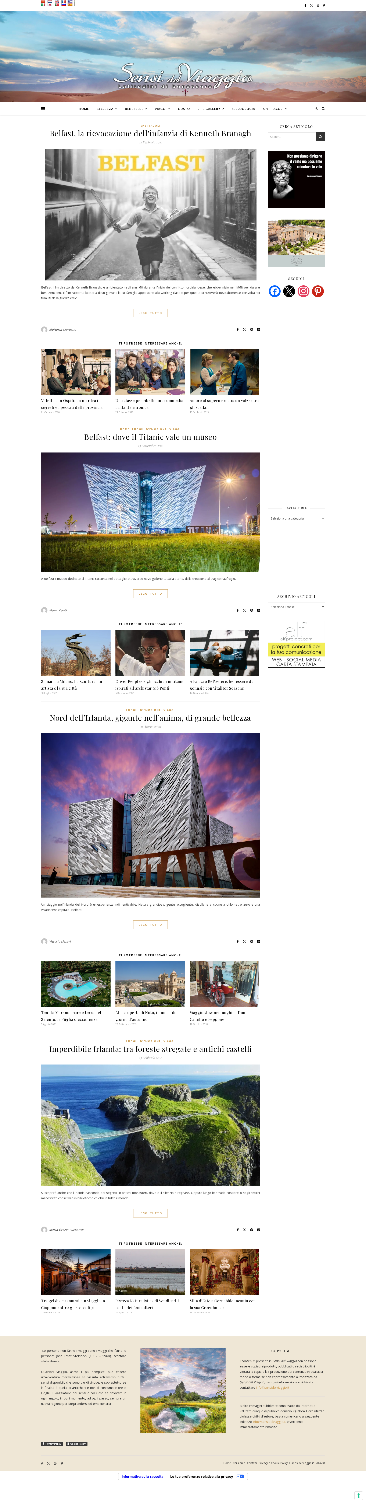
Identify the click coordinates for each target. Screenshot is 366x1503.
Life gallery (209, 108)
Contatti (252, 1463)
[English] (58, 1)
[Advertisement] (299, 333)
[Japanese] (51, 4)
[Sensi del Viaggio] (183, 56)
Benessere (134, 108)
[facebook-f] (306, 5)
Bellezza (105, 108)
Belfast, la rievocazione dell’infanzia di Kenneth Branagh (150, 133)
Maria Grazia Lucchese (66, 1230)
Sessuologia (243, 108)
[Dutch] (51, 1)
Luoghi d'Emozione (149, 429)
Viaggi (160, 108)
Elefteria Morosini (62, 330)
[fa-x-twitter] (311, 5)
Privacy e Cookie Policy (273, 1463)
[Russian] (64, 4)
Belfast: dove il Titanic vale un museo (150, 436)
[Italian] (44, 4)
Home (84, 108)
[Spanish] (71, 4)
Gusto (184, 108)
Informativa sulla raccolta (142, 1476)
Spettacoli (273, 108)
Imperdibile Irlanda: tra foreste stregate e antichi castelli (150, 1049)
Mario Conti (58, 610)
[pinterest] (318, 291)
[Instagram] (303, 291)
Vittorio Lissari (60, 941)
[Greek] (71, 1)
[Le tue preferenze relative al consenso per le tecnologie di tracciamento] (359, 1496)
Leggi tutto (150, 313)
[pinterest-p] (324, 5)
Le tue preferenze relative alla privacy (201, 1476)
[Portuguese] (58, 4)
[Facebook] (275, 291)
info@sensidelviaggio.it (272, 1387)
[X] (289, 291)
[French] (64, 1)
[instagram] (318, 5)
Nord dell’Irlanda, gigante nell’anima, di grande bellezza (150, 717)
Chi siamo (239, 1463)
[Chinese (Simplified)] (44, 1)
